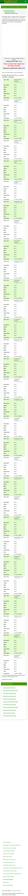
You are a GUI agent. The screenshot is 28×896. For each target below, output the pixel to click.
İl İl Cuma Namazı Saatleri (8, 850)
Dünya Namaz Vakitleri (16, 890)
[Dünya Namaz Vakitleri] (9, 1)
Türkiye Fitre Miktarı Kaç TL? (9, 865)
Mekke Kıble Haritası (7, 856)
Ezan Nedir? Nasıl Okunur (8, 862)
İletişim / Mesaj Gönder (8, 885)
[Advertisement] (14, 40)
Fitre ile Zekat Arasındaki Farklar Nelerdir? (12, 873)
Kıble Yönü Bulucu (7, 842)
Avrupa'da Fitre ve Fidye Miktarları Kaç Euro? (13, 868)
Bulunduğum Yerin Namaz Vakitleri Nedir (11, 845)
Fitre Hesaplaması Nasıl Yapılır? (10, 870)
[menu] (25, 1)
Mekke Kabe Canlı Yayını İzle (9, 859)
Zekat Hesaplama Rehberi (8, 876)
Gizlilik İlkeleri (6, 882)
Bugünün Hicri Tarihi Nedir (8, 853)
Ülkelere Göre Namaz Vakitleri (9, 848)
